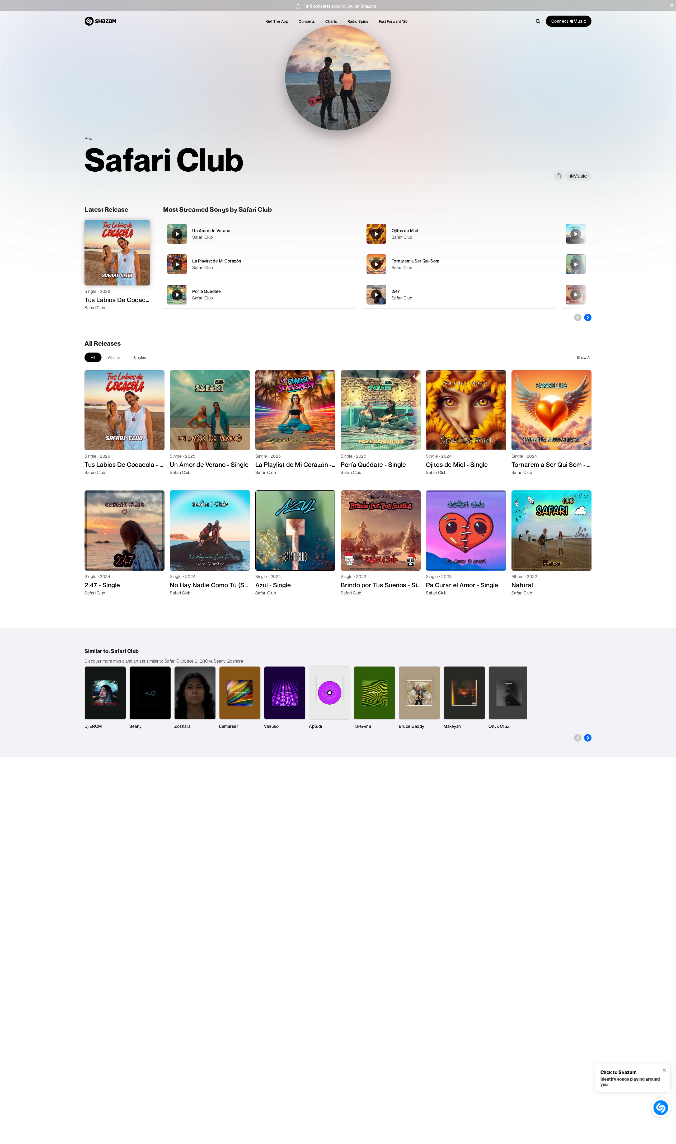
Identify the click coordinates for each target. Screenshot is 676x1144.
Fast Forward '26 (393, 21)
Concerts (307, 21)
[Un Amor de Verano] (259, 234)
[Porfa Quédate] (259, 294)
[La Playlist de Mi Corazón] (259, 264)
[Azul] (575, 264)
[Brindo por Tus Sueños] (575, 294)
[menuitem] (277, 21)
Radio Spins (358, 21)
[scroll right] (588, 317)
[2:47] (459, 294)
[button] (671, 5)
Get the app (277, 21)
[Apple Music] (94, 317)
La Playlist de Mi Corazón (216, 261)
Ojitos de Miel (405, 230)
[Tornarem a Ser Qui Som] (459, 264)
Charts (331, 21)
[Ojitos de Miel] (459, 234)
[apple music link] (578, 176)
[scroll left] (577, 317)
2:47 (396, 291)
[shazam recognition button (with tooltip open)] (661, 1108)
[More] (335, 234)
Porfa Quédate (206, 291)
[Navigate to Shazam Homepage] (100, 21)
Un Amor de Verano (211, 230)
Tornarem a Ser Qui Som (415, 261)
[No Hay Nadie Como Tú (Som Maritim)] (575, 234)
